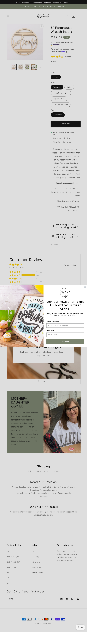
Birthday (50, 331)
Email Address (52, 322)
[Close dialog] (85, 287)
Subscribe (65, 341)
